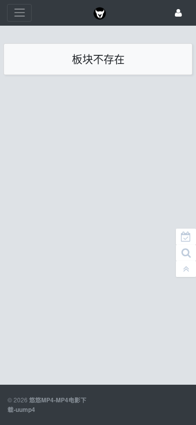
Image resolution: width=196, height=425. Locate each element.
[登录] (178, 13)
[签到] (186, 237)
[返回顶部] (186, 269)
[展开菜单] (19, 13)
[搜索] (186, 253)
